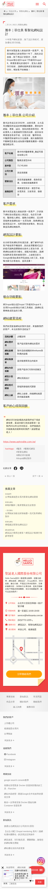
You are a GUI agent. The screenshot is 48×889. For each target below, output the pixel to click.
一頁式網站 (9, 510)
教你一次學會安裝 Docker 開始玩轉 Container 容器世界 (20, 804)
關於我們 (24, 702)
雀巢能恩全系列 (11, 728)
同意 (40, 882)
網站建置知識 (9, 530)
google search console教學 (16, 780)
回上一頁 (11, 476)
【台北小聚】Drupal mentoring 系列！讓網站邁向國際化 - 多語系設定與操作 (23, 833)
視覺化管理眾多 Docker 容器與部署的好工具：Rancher (23, 787)
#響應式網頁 (29, 449)
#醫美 (19, 449)
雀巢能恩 (32, 629)
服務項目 (31, 707)
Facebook (11, 754)
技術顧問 (8, 494)
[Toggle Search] (44, 4)
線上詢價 (17, 707)
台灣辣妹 (8, 734)
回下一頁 (36, 476)
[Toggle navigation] (37, 4)
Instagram (10, 759)
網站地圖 (21, 867)
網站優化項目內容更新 (14, 848)
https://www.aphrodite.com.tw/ (19, 441)
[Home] (8, 4)
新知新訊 (24, 697)
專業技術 (10, 697)
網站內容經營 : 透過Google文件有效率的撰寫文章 (23, 795)
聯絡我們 (37, 702)
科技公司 (22, 629)
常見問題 (37, 697)
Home (4, 11)
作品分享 (12, 11)
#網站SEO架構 (23, 455)
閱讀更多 (8, 740)
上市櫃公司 (9, 723)
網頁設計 (22, 625)
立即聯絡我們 (24, 674)
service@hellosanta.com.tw (30, 615)
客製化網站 (23, 11)
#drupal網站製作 (23, 458)
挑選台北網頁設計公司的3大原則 (19, 826)
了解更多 (13, 883)
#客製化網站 (22, 452)
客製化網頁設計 (35, 625)
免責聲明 (10, 867)
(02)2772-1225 (24, 620)
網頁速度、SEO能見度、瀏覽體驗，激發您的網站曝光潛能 (23, 841)
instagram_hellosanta (41, 861)
